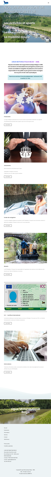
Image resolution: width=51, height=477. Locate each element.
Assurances (7, 165)
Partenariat (7, 116)
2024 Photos (6, 439)
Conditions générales (8, 446)
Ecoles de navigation (10, 217)
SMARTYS (30, 473)
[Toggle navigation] (48, 2)
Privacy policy (7, 443)
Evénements (6, 430)
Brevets (6, 266)
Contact (5, 437)
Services (6, 434)
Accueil (5, 427)
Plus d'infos (8, 124)
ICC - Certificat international (12, 315)
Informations (7, 364)
